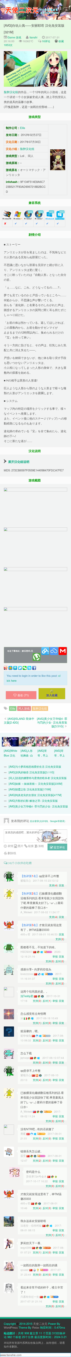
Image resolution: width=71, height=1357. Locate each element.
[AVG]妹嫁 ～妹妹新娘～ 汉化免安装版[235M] (35, 783)
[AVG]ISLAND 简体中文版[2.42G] (19, 720)
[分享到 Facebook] (34, 668)
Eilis (22, 128)
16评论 (46, 41)
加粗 (40, 846)
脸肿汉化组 (11, 92)
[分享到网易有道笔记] (20, 668)
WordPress (11, 1327)
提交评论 (59, 847)
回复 (61, 885)
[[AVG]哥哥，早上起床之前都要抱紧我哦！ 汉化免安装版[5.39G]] (60, 741)
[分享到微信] (25, 668)
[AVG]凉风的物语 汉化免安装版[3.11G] (31, 772)
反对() (59, 961)
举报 (55, 956)
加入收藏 (52, 695)
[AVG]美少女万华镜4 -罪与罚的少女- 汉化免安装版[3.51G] (52, 722)
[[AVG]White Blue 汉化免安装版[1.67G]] (10, 741)
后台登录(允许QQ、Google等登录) (47, 821)
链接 (30, 846)
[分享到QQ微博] (15, 668)
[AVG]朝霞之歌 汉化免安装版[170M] (30, 789)
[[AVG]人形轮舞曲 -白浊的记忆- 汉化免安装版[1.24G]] (27, 741)
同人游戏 (24, 708)
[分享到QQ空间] (10, 668)
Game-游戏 (14, 37)
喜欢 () (23, 695)
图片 (20, 846)
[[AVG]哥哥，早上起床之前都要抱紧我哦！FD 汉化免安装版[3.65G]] (44, 741)
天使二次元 (40, 1324)
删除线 (11, 853)
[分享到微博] (6, 668)
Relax (35, 1327)
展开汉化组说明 (18, 461)
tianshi (33, 37)
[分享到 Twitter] (29, 668)
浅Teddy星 (26, 996)
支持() (53, 885)
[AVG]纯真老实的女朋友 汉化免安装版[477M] (35, 795)
